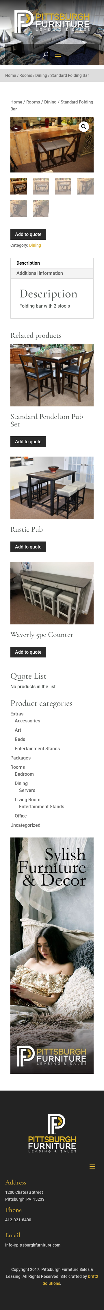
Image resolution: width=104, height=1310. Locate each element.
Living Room (27, 799)
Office (21, 816)
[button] (84, 126)
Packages (20, 758)
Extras (16, 714)
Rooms (25, 75)
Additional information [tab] (39, 273)
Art (18, 730)
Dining (41, 75)
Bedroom (24, 774)
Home (10, 75)
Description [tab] (28, 263)
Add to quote (28, 234)
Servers (27, 790)
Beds (20, 739)
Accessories (27, 721)
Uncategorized (25, 825)
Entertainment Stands (37, 748)
